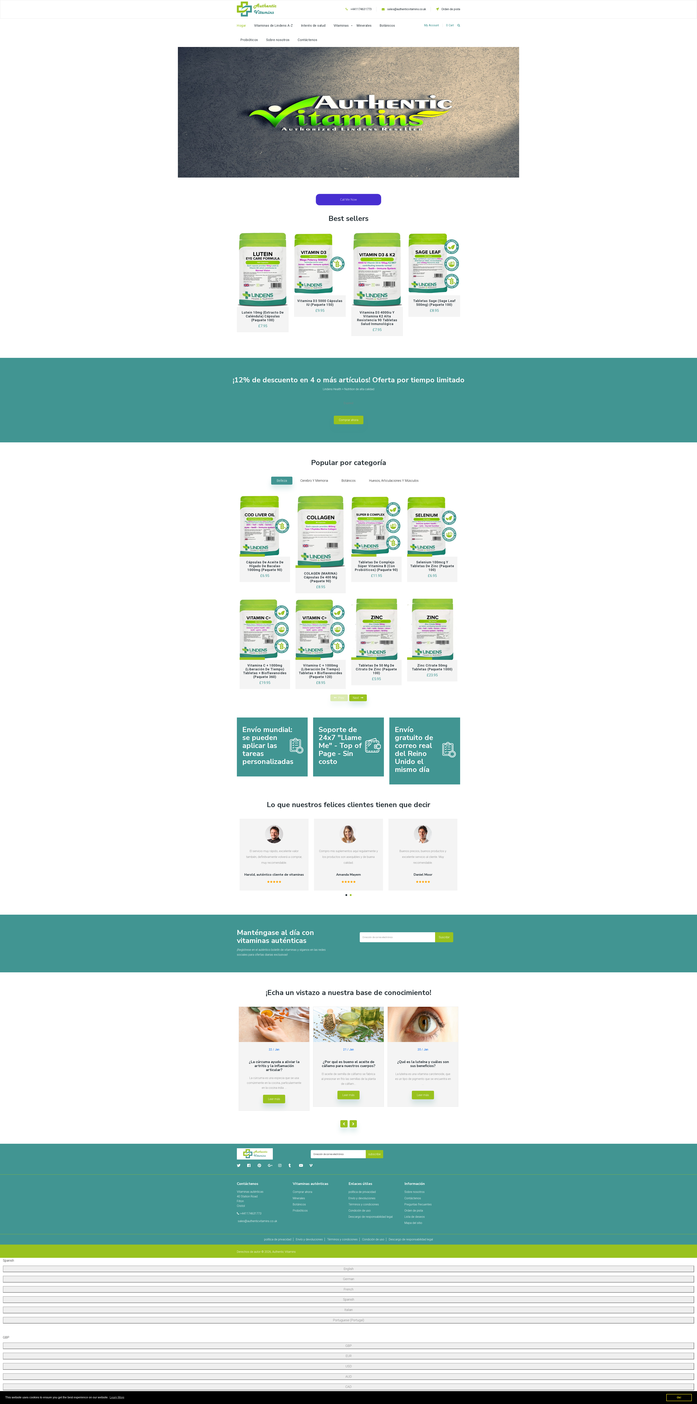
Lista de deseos (414, 1216)
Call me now (348, 200)
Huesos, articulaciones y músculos (394, 480)
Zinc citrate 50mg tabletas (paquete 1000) (432, 667)
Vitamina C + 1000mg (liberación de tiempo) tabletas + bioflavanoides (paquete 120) (320, 671)
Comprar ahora (348, 420)
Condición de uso (359, 1210)
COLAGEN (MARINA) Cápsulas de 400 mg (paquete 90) (320, 577)
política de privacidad (362, 1192)
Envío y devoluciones (361, 1198)
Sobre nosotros (414, 1192)
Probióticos (300, 1210)
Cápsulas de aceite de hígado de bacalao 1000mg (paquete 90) (265, 566)
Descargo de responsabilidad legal (370, 1216)
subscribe (374, 1154)
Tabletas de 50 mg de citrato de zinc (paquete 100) (376, 669)
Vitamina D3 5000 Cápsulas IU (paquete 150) (320, 303)
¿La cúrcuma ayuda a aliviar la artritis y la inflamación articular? (274, 1065)
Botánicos (348, 480)
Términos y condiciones (363, 1204)
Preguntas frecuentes (418, 1204)
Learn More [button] (117, 1397)
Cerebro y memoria (314, 480)
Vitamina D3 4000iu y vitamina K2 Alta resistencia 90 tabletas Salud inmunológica (377, 318)
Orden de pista (450, 9)
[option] (348, 112)
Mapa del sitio (413, 1223)
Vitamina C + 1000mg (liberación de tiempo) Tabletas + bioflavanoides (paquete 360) (265, 671)
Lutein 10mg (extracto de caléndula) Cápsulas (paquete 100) (263, 316)
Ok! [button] (679, 1397)
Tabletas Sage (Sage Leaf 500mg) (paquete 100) (434, 303)
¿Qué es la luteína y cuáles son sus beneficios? (423, 1063)
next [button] (356, 698)
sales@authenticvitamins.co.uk (406, 9)
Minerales (299, 1198)
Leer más (274, 1099)
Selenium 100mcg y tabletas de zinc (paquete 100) (432, 566)
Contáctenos (412, 1198)
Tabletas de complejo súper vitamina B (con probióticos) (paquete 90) (376, 566)
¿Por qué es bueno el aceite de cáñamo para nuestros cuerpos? (348, 1063)
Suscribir (444, 937)
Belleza (282, 480)
